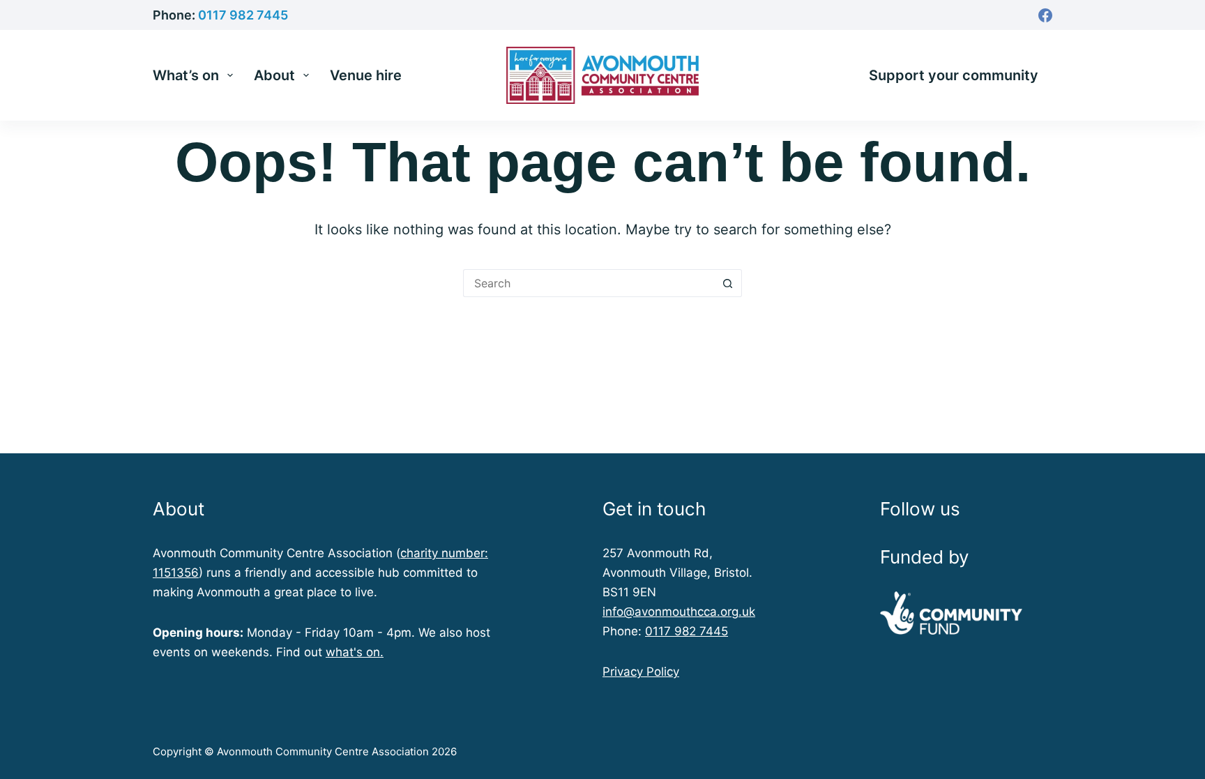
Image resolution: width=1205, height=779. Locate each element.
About (274, 75)
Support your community (953, 75)
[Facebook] (1045, 15)
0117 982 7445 (243, 15)
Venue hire (366, 75)
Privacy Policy (640, 672)
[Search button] (728, 283)
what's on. (355, 652)
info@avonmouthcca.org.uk (678, 612)
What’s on (186, 75)
